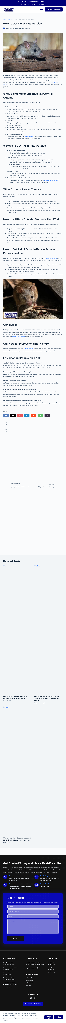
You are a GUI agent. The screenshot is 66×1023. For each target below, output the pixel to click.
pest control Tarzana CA (51, 180)
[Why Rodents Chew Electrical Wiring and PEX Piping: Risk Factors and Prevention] (17, 771)
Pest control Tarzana (50, 258)
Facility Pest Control (18, 336)
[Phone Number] (36, 885)
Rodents (27, 28)
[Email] (47, 415)
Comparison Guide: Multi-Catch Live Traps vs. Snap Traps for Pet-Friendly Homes (46, 698)
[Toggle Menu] (41, 9)
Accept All (48, 1017)
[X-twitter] (35, 998)
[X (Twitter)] (13, 415)
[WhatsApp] (40, 415)
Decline (58, 1017)
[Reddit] (33, 415)
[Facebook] (6, 415)
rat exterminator (29, 136)
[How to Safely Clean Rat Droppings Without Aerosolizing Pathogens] (17, 629)
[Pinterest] (20, 415)
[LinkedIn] (26, 415)
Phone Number (45, 884)
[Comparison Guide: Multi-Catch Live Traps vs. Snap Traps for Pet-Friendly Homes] (48, 629)
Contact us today (29, 348)
